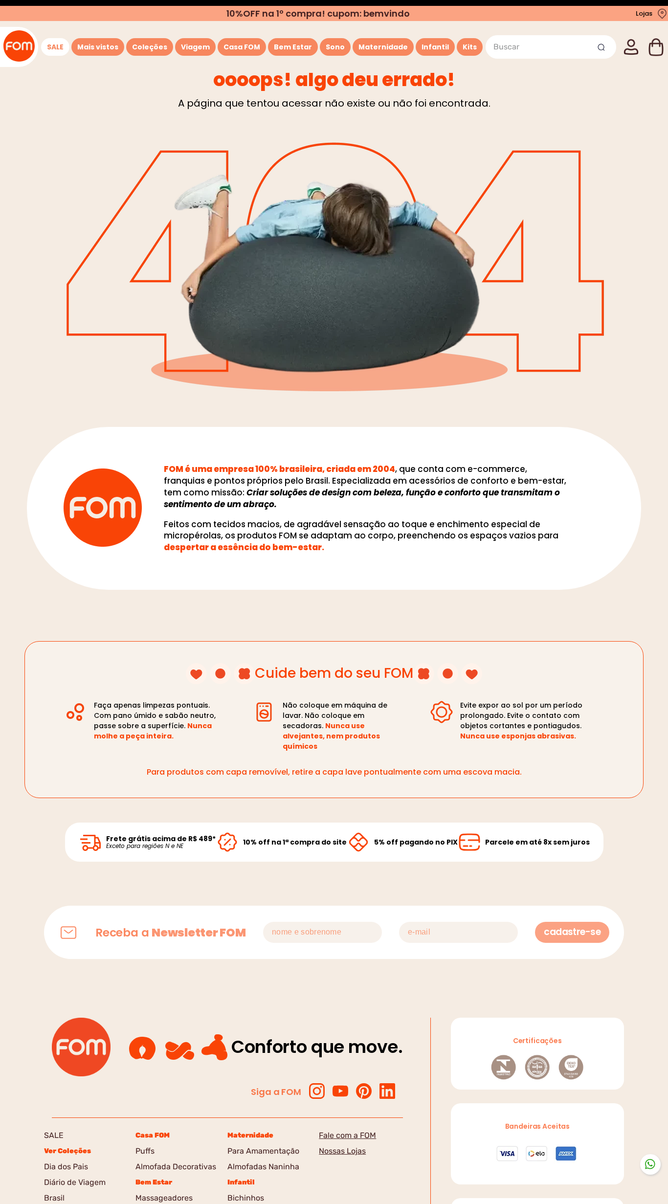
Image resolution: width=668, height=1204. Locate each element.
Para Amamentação (263, 1151)
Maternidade (383, 47)
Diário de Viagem (75, 1182)
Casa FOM (241, 47)
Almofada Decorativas (175, 1166)
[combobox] (551, 47)
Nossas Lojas (342, 1151)
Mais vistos (97, 47)
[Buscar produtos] (602, 47)
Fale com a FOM (347, 1135)
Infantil (435, 47)
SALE (55, 47)
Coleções (149, 47)
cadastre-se (572, 931)
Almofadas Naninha (263, 1166)
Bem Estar (293, 47)
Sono (335, 47)
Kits (470, 47)
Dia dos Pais (66, 1166)
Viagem (195, 47)
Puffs (145, 1151)
